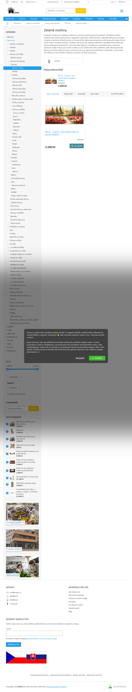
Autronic (15, 388)
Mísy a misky (14, 288)
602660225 (14, 596)
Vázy (11, 230)
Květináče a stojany (17, 226)
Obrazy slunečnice (19, 82)
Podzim (15, 161)
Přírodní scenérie (18, 95)
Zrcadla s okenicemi (18, 285)
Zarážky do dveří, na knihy (20, 323)
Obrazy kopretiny (19, 88)
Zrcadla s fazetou (17, 278)
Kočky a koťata (18, 102)
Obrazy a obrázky (16, 54)
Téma (9, 344)
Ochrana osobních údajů (78, 598)
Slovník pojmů (74, 608)
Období (14, 157)
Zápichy (13, 309)
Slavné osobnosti (18, 185)
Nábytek (10, 37)
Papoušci (16, 126)
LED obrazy (14, 206)
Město (13, 175)
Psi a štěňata (17, 106)
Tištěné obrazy (16, 202)
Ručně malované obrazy (19, 199)
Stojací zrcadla (16, 257)
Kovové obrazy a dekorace (20, 209)
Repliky (12, 313)
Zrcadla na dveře (16, 282)
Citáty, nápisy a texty (19, 195)
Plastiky (13, 299)
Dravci (15, 116)
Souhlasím (98, 358)
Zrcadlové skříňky (17, 247)
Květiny (15, 75)
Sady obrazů (15, 223)
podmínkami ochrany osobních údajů (43, 638)
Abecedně (94, 94)
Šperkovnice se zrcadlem (20, 271)
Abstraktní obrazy (18, 178)
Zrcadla (13, 244)
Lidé (12, 182)
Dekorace (11, 40)
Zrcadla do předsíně (18, 268)
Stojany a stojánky (17, 44)
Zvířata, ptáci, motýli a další (22, 99)
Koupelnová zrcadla (18, 251)
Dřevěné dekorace (17, 220)
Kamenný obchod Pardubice (61, 675)
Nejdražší (81, 94)
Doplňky (10, 326)
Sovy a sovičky (18, 113)
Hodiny (12, 51)
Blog (70, 611)
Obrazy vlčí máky (19, 92)
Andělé (13, 192)
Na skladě (15, 377)
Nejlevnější (68, 94)
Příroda (14, 64)
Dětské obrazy (16, 57)
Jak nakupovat (53, 2)
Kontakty (72, 602)
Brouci (14, 151)
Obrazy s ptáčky (18, 109)
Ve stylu (10, 340)
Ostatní (12, 47)
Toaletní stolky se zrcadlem (21, 254)
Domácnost (11, 351)
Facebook (14, 604)
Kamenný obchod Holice (39, 675)
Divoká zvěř (16, 137)
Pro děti (10, 347)
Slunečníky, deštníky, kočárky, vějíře (24, 320)
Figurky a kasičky (16, 292)
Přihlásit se (13, 644)
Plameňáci (17, 120)
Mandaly (13, 216)
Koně (14, 140)
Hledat (81, 11)
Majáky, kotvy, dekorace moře (21, 306)
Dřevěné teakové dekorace (20, 295)
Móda (13, 188)
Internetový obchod (94, 675)
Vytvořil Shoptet (120, 686)
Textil (9, 330)
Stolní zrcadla (15, 275)
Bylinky (15, 71)
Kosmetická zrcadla (18, 261)
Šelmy (14, 133)
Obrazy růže (17, 85)
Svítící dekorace (16, 316)
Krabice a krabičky (17, 302)
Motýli (14, 144)
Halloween (16, 164)
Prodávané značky (76, 605)
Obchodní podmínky (72, 2)
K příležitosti (12, 337)
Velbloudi (15, 147)
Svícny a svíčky (15, 240)
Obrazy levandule (19, 78)
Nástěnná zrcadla (17, 264)
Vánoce (15, 171)
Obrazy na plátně (17, 213)
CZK (112, 2)
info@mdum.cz (15, 592)
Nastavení (80, 358)
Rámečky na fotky (17, 237)
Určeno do (11, 333)
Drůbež (16, 130)
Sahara (14, 154)
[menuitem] (9, 19)
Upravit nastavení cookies (57, 686)
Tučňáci (16, 123)
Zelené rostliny (17, 68)
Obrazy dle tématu (17, 61)
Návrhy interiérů (79, 675)
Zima (13, 168)
